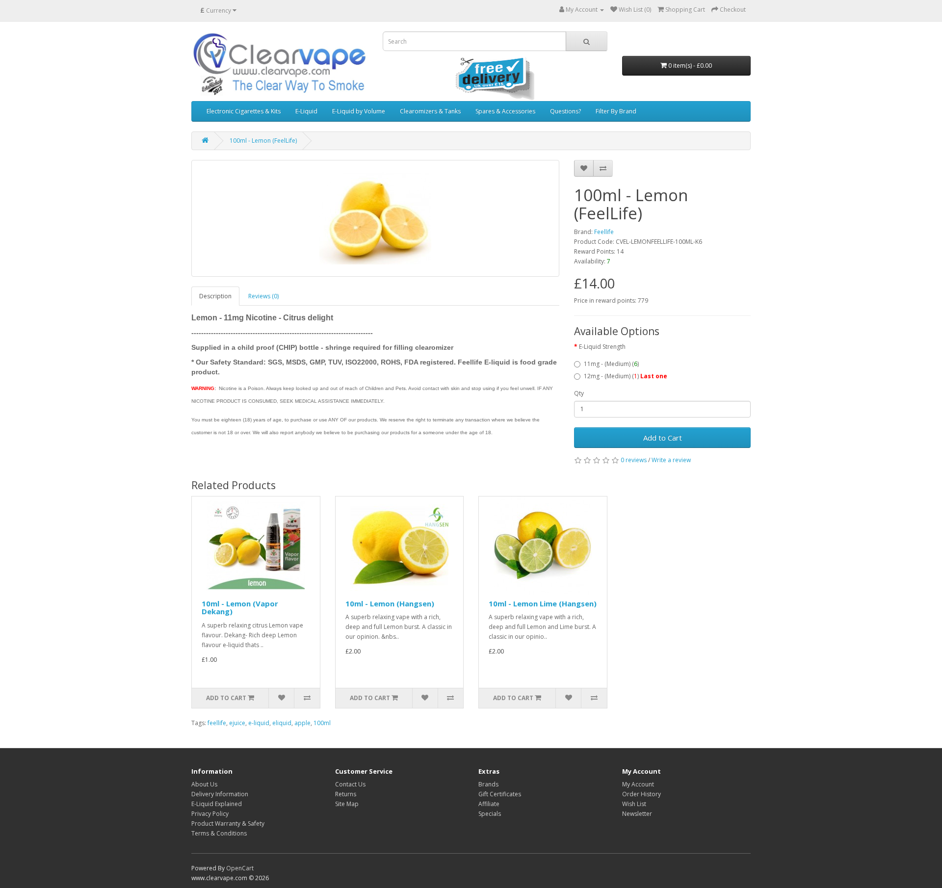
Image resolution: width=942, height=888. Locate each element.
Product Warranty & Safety (227, 823)
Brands (488, 784)
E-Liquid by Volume (358, 111)
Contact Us (350, 784)
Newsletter (637, 814)
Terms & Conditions (219, 833)
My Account (638, 784)
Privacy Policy (210, 814)
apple (302, 723)
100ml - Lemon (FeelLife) (263, 140)
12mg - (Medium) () (625, 376)
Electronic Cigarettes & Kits (244, 111)
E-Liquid (306, 111)
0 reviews (634, 460)
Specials (489, 814)
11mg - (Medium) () (611, 364)
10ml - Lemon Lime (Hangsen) (543, 603)
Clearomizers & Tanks (430, 111)
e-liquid (258, 723)
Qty (579, 393)
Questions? (565, 111)
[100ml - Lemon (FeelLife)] (375, 218)
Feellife (604, 232)
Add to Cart (662, 438)
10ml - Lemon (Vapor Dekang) (240, 608)
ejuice (237, 723)
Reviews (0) (263, 296)
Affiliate (488, 804)
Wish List (634, 804)
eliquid (281, 723)
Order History (641, 794)
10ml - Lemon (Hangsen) (389, 603)
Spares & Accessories (505, 111)
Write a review (671, 460)
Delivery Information (219, 794)
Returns (345, 794)
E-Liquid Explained (216, 804)
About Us (204, 784)
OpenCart (240, 868)
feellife (217, 723)
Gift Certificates (499, 794)
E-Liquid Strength (602, 346)
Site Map (347, 804)
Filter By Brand (616, 111)
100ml (322, 723)
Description (215, 296)
